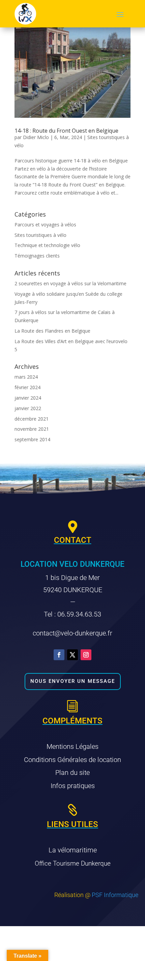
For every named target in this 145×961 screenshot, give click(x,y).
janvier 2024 (27, 398)
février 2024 (27, 387)
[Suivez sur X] (72, 654)
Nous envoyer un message (72, 681)
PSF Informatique (115, 894)
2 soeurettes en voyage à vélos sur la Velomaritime (70, 283)
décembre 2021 (31, 419)
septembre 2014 (32, 439)
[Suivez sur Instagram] (86, 654)
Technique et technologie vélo (47, 245)
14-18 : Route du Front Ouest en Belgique (66, 130)
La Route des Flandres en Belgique (52, 331)
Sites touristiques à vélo (40, 235)
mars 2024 (26, 377)
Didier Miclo (36, 137)
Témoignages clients (37, 255)
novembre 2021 (31, 429)
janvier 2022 (27, 408)
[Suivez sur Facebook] (59, 654)
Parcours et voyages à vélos (45, 224)
